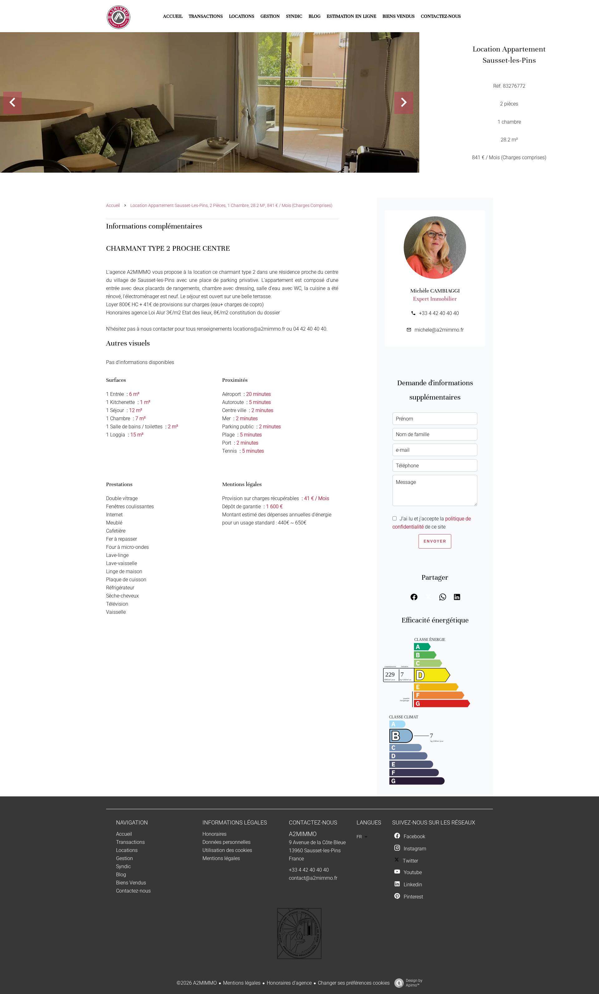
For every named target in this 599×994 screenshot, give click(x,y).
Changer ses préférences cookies (354, 983)
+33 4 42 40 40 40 (439, 313)
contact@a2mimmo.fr (313, 878)
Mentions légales (242, 983)
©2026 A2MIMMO (197, 983)
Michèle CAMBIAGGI (435, 290)
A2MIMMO (303, 834)
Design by (414, 982)
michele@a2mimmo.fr (439, 330)
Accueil (113, 205)
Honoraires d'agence (289, 983)
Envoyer (435, 541)
